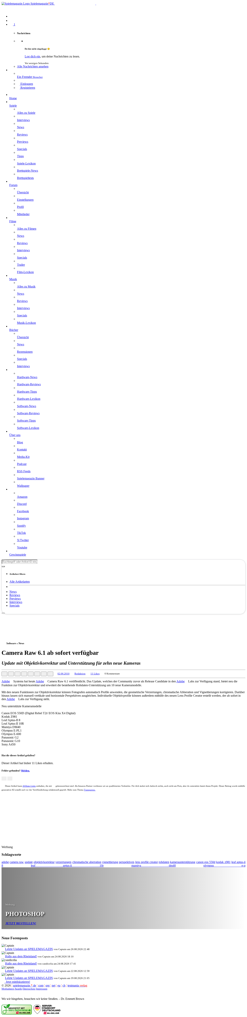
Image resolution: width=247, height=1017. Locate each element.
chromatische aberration (86, 862)
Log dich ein (32, 56)
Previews (15, 598)
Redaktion (79, 673)
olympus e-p (224, 865)
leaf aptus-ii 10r (67, 865)
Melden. (25, 770)
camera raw (17, 862)
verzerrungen (63, 862)
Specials (14, 605)
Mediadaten (8, 988)
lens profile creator (146, 862)
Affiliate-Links (29, 786)
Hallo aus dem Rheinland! (21, 956)
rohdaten (164, 862)
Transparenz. (90, 790)
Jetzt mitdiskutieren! (17, 981)
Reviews (14, 595)
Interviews (15, 602)
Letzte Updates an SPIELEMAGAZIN (29, 949)
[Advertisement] (123, 622)
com (40, 985)
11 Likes (95, 673)
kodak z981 (223, 862)
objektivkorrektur (44, 862)
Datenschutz (29, 988)
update (29, 862)
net (53, 985)
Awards (18, 988)
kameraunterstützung (182, 862)
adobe (5, 862)
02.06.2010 (63, 673)
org (48, 985)
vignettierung (110, 862)
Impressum (41, 988)
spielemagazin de (24, 985)
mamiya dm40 (153, 865)
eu (59, 985)
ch (64, 985)
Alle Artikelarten (19, 581)
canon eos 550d (205, 862)
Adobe (6, 681)
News (13, 591)
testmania (77, 985)
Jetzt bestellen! (20, 923)
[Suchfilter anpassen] (3, 566)
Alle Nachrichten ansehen (32, 66)
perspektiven (126, 862)
